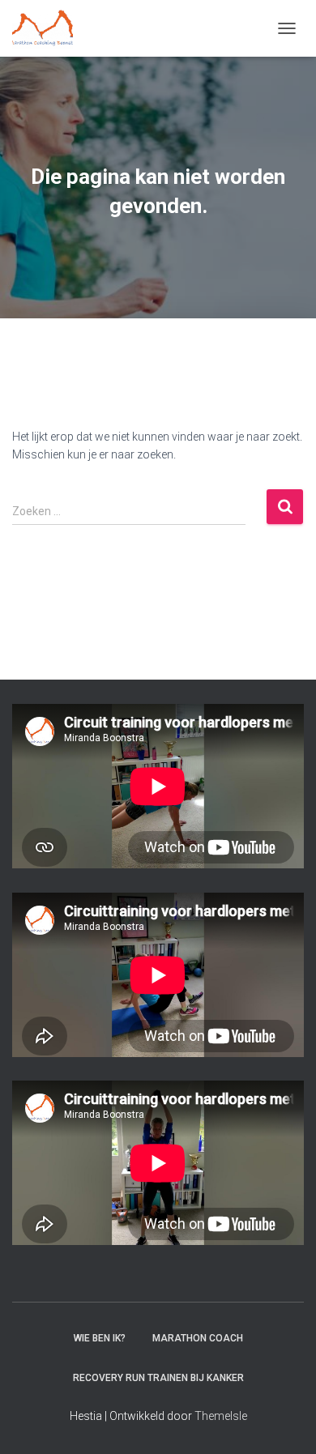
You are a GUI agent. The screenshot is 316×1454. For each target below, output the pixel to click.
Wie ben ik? (100, 1338)
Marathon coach (197, 1338)
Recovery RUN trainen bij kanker (158, 1378)
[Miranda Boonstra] (48, 28)
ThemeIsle (220, 1415)
